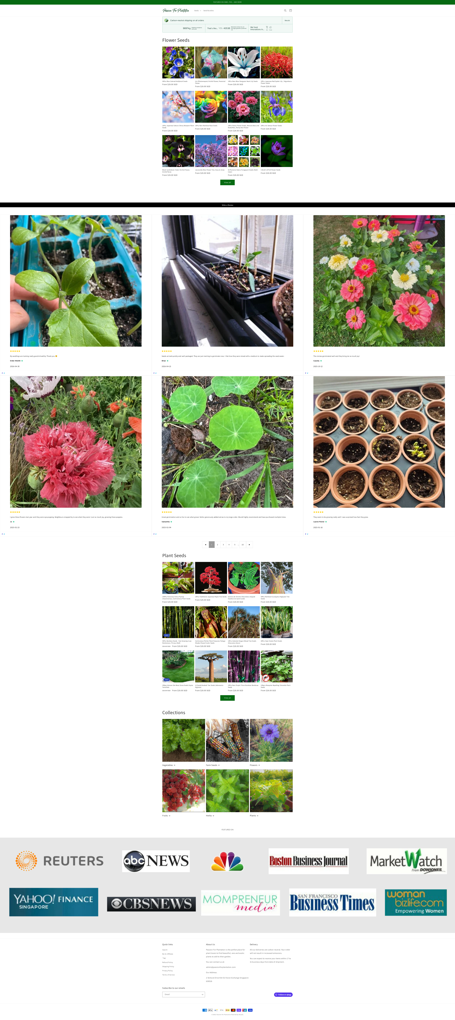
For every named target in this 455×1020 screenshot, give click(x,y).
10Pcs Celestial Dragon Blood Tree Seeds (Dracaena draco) (242, 642)
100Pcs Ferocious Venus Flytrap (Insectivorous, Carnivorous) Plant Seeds (176, 598)
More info (287, 20)
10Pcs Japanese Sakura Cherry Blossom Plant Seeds (178, 127)
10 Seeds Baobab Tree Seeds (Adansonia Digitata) (209, 686)
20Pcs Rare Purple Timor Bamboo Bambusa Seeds (243, 686)
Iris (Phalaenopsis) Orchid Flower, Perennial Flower (210, 82)
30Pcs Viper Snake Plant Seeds (271, 641)
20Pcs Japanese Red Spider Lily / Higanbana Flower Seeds (276, 82)
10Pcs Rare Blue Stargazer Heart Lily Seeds (243, 81)
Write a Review (227, 205)
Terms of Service (168, 975)
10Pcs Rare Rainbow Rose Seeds (206, 126)
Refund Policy (167, 962)
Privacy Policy (167, 971)
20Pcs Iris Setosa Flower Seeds (271, 126)
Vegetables (167, 765)
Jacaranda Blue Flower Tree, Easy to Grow (210, 170)
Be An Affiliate (167, 954)
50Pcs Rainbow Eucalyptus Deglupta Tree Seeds (275, 598)
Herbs (209, 815)
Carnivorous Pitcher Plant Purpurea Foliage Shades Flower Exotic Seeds (210, 642)
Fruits (165, 815)
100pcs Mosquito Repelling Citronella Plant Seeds (275, 686)
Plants (253, 815)
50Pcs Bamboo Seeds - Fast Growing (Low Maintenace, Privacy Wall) (176, 642)
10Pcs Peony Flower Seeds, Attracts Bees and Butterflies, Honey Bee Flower (243, 127)
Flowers (253, 765)
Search (165, 950)
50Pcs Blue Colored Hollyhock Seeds (174, 81)
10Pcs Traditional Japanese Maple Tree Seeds (211, 597)
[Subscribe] (202, 994)
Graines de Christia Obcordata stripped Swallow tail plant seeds (241, 598)
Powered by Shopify (237, 1014)
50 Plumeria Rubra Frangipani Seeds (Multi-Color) (243, 171)
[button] (197, 10)
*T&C (164, 958)
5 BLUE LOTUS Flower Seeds (270, 170)
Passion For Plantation (223, 1014)
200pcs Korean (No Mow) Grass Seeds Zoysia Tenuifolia (177, 686)
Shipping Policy (168, 967)
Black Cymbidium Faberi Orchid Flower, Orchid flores (176, 171)
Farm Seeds (211, 765)
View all (227, 182)
